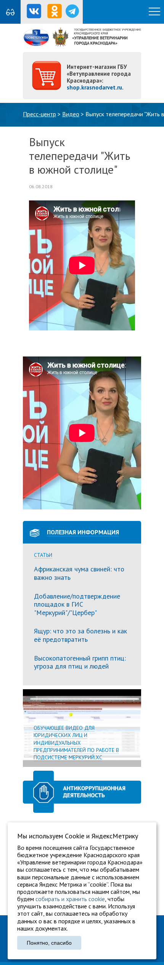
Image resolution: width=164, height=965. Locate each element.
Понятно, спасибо (49, 943)
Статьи (43, 555)
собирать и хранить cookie (70, 899)
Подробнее (82, 728)
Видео (70, 114)
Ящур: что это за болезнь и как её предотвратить (80, 635)
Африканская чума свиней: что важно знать (79, 573)
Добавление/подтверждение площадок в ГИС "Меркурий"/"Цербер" (77, 604)
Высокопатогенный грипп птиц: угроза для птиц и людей (80, 662)
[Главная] (82, 44)
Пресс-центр (39, 114)
